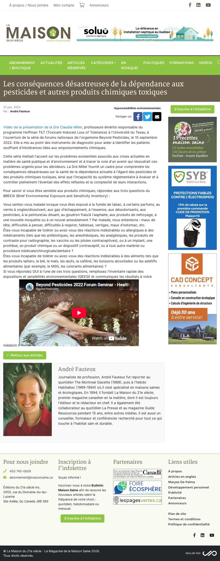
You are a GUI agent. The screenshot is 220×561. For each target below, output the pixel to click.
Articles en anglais (182, 477)
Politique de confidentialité (189, 524)
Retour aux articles (26, 355)
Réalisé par (193, 553)
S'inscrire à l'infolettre (192, 109)
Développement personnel (188, 487)
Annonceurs (177, 503)
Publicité (175, 492)
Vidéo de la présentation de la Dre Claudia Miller (42, 127)
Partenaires (177, 498)
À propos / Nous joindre (28, 5)
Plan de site (177, 514)
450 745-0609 (20, 471)
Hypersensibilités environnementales (137, 108)
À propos (175, 471)
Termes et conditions (184, 519)
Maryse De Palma (181, 482)
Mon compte (63, 5)
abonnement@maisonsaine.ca (31, 477)
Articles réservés (76, 65)
